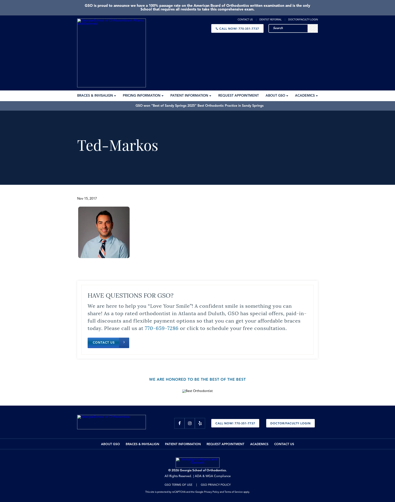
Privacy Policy (211, 492)
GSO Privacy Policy (216, 484)
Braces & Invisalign (142, 444)
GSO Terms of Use (178, 484)
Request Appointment (225, 444)
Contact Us (245, 20)
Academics (259, 444)
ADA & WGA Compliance (213, 476)
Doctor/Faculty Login (303, 20)
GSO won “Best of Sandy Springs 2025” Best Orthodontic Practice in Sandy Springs (200, 106)
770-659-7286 (162, 327)
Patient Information (183, 444)
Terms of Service (233, 492)
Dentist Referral (270, 20)
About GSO (110, 444)
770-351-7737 (239, 28)
